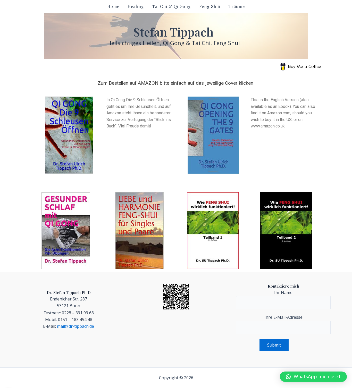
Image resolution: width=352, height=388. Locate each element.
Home (113, 6)
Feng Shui (209, 6)
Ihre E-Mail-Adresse (283, 317)
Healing (136, 6)
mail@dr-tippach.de (75, 326)
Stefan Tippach (173, 31)
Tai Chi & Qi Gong (171, 6)
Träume (237, 6)
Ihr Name (283, 292)
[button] (313, 377)
